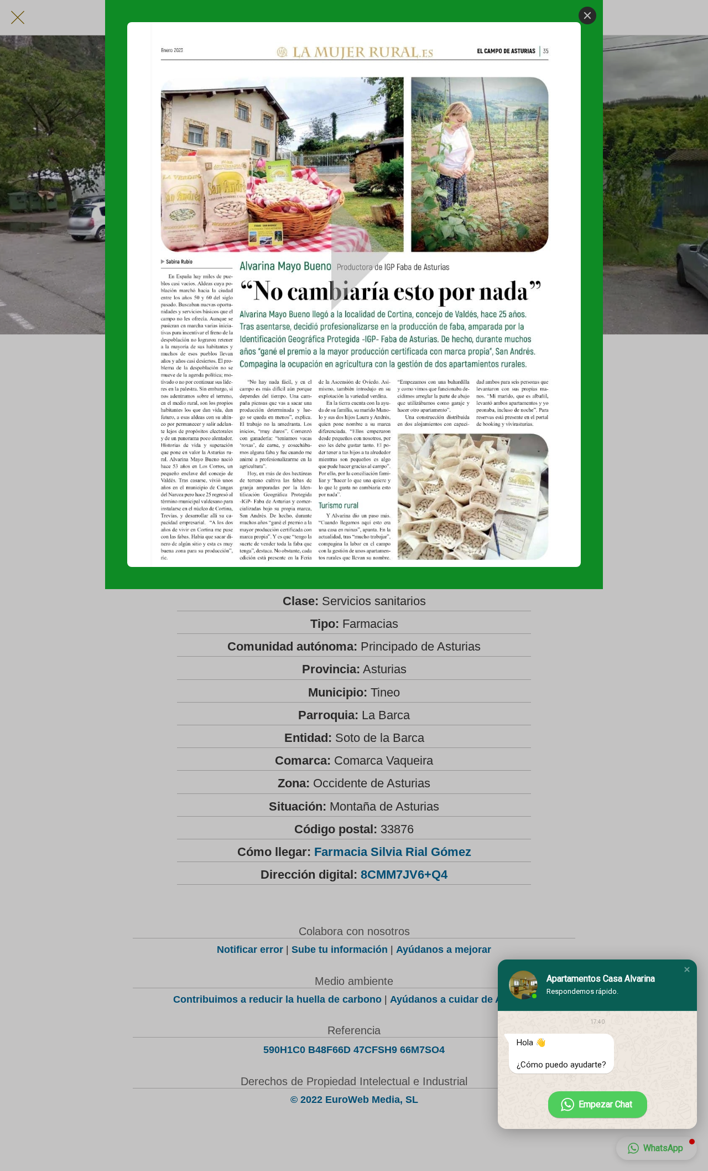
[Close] (587, 15)
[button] (687, 969)
